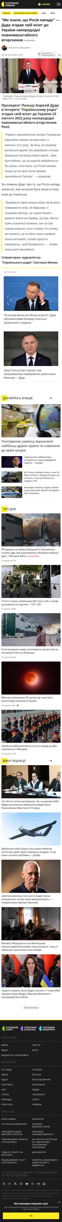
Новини (37, 1104)
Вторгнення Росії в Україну (25, 13)
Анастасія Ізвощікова (19, 47)
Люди (35, 1089)
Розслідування (41, 1079)
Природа (6, 1099)
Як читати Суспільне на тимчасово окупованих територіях (44, 1143)
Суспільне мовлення (14, 1124)
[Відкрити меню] (59, 4)
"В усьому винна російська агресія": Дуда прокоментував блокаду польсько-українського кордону (30, 318)
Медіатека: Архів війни (15, 1055)
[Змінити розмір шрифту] (59, 54)
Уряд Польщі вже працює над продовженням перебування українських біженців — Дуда (30, 373)
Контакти (38, 1119)
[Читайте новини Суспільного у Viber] (32, 1184)
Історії (5, 1094)
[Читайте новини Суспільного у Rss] (3, 1184)
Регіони (36, 1074)
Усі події (6, 1069)
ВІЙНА (52, 13)
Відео (4, 1050)
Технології (38, 1094)
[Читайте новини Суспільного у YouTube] (27, 1184)
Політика (7, 1084)
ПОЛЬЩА (6, 13)
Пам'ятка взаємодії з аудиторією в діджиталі (45, 1163)
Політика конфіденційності (43, 1133)
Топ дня (37, 1069)
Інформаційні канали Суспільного (14, 1140)
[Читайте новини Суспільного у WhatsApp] (44, 1184)
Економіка (38, 1084)
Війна (4, 1045)
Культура (7, 1104)
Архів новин (8, 1119)
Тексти (36, 1045)
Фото (35, 1050)
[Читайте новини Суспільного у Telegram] (38, 1184)
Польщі (27, 105)
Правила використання (41, 1125)
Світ (3, 1089)
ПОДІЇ (44, 13)
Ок (31, 1216)
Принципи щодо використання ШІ (12, 1133)
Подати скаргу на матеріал (12, 1153)
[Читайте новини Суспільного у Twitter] (15, 1184)
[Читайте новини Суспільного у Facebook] (9, 1184)
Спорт (35, 1099)
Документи (39, 1152)
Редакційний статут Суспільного (13, 1161)
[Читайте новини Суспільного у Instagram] (21, 1184)
